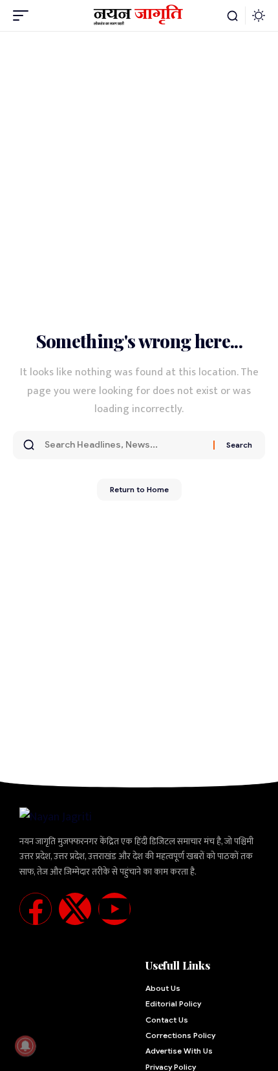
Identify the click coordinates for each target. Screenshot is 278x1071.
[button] (24, 15)
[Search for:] (124, 445)
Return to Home (139, 489)
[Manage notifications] (25, 1045)
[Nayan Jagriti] (139, 15)
